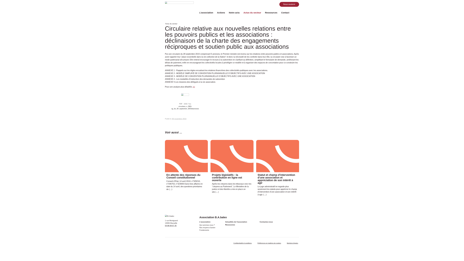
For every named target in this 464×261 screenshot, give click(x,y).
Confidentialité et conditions (242, 243)
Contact (285, 12)
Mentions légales (292, 243)
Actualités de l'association (236, 222)
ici (194, 87)
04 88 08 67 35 (171, 226)
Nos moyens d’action (207, 227)
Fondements (204, 230)
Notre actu (234, 12)
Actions (221, 12)
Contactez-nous (266, 222)
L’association (206, 12)
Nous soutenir (289, 4)
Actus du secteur (252, 12)
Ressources (271, 12)
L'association (204, 222)
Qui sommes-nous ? (207, 225)
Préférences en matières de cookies (269, 243)
